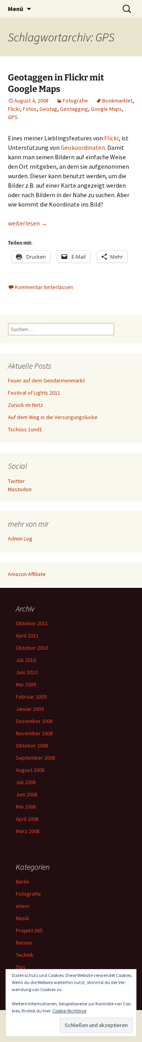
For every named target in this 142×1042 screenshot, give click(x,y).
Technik (25, 954)
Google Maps (106, 108)
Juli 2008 (26, 782)
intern (23, 906)
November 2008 (34, 733)
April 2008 (27, 818)
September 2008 (35, 757)
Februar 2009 (31, 696)
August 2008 (30, 770)
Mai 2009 (26, 684)
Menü (15, 9)
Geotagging (74, 108)
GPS (13, 117)
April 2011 (27, 635)
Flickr (14, 108)
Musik (22, 918)
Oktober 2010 (32, 647)
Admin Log (20, 538)
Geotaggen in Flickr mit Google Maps (56, 83)
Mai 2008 (26, 806)
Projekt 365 (29, 930)
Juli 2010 (26, 660)
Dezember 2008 (34, 721)
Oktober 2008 (32, 745)
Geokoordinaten (83, 147)
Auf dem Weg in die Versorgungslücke (52, 417)
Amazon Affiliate (27, 574)
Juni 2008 (26, 794)
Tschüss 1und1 (25, 429)
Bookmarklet (117, 100)
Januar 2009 (30, 708)
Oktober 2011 (32, 623)
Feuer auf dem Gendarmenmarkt (46, 380)
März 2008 (27, 831)
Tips (21, 967)
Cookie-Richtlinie (69, 1011)
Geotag (48, 108)
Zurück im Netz (25, 404)
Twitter (16, 481)
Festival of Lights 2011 (34, 392)
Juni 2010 (26, 672)
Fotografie (75, 100)
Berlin (22, 881)
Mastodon (20, 489)
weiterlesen (27, 223)
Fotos (30, 108)
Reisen (24, 942)
